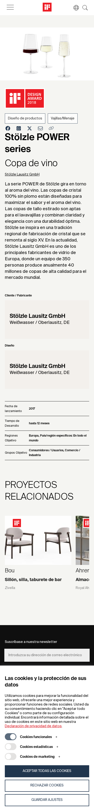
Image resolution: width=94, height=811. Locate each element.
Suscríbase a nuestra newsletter (31, 642)
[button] (74, 7)
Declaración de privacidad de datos (33, 726)
